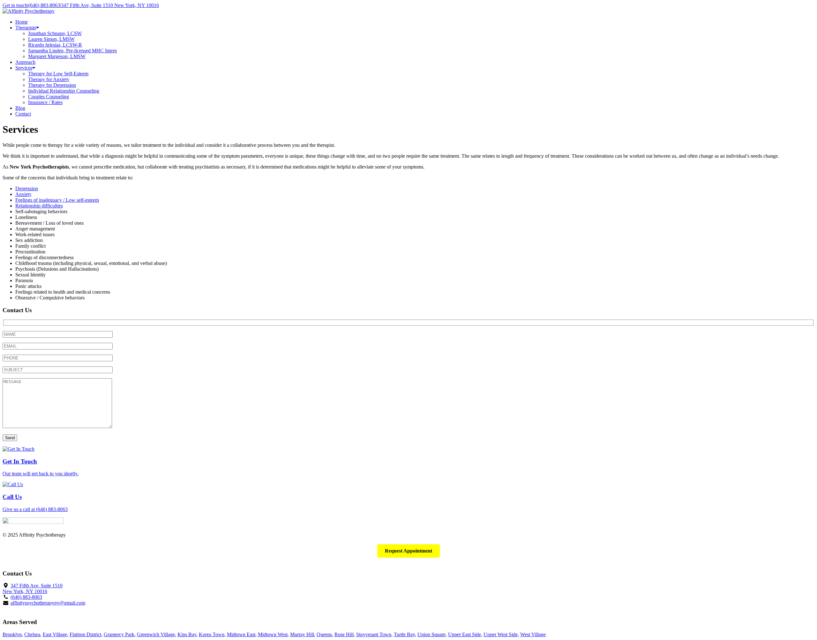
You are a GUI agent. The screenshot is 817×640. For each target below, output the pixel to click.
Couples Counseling (48, 96)
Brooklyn (12, 634)
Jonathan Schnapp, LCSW (55, 33)
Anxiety (23, 194)
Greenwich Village (156, 634)
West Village (533, 634)
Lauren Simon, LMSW (51, 39)
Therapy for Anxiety (48, 79)
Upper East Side (464, 634)
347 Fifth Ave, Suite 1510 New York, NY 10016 (110, 5)
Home (21, 22)
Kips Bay (186, 634)
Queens (324, 634)
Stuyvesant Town (373, 634)
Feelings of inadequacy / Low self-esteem (57, 200)
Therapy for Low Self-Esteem (58, 73)
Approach (25, 62)
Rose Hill (344, 634)
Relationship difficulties (39, 205)
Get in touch (15, 5)
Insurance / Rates (45, 102)
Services (23, 68)
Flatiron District (85, 634)
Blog (20, 108)
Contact (23, 114)
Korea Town (211, 634)
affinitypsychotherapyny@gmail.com (48, 603)
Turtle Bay (404, 634)
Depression (26, 188)
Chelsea (32, 634)
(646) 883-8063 (44, 5)
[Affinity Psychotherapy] (29, 11)
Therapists (25, 27)
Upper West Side (500, 634)
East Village (55, 634)
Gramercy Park (119, 634)
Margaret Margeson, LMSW (57, 56)
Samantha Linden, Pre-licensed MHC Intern (72, 50)
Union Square (431, 634)
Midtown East (241, 634)
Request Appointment (408, 550)
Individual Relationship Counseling (63, 91)
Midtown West (273, 634)
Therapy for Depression (52, 85)
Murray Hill (302, 634)
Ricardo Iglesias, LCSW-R (55, 45)
